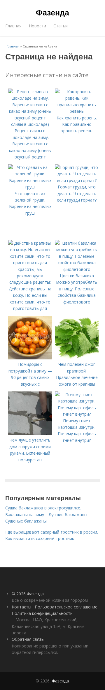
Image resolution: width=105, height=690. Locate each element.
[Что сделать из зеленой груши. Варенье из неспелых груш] (30, 187)
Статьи (60, 26)
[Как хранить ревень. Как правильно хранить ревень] (77, 111)
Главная (13, 26)
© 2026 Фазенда (28, 594)
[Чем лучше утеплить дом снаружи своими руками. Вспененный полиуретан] (30, 433)
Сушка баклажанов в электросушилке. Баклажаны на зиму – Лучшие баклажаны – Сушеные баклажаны (48, 514)
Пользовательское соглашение (66, 607)
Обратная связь (28, 639)
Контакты (21, 607)
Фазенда (52, 12)
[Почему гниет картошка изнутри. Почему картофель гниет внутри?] (77, 414)
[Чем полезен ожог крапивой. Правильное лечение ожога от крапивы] (77, 358)
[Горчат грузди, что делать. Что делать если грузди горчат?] (77, 180)
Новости (37, 26)
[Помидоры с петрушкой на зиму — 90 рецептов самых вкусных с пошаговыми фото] (30, 358)
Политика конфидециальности (42, 613)
